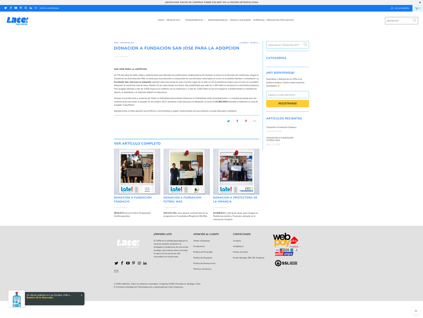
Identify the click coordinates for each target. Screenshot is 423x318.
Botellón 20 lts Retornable (40, 297)
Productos (173, 20)
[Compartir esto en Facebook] (237, 121)
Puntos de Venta (240, 252)
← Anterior (243, 43)
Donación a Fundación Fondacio (281, 127)
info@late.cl (238, 246)
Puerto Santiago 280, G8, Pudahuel (248, 257)
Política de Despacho (202, 257)
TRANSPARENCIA (194, 20)
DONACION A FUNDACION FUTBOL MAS (280, 139)
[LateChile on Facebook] (10, 8)
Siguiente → (254, 43)
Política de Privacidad (202, 252)
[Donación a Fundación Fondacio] (137, 172)
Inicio (161, 20)
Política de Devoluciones (204, 263)
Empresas (259, 20)
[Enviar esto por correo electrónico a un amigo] (254, 121)
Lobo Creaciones (175, 287)
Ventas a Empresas (201, 240)
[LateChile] (35, 21)
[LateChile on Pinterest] (20, 8)
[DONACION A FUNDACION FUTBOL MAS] (187, 172)
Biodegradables (218, 20)
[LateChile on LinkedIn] (30, 8)
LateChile (125, 284)
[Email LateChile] (35, 8)
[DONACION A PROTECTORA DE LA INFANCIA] (236, 172)
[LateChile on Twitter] (5, 8)
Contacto (237, 240)
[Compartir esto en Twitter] (228, 121)
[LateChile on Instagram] (25, 8)
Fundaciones (199, 246)
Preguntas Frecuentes (280, 20)
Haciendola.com (145, 287)
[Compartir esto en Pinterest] (246, 121)
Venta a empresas (49, 8)
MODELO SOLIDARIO (240, 20)
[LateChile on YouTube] (15, 8)
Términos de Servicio (202, 269)
